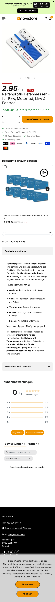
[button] (48, 189)
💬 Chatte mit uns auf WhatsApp (17, 528)
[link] (27, 189)
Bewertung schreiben (34, 432)
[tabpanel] (27, 474)
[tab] (33, 444)
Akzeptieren (27, 584)
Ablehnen (27, 594)
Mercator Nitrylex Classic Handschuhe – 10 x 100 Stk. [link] (26, 216)
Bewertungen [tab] (15, 443)
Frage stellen (17, 432)
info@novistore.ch (16, 534)
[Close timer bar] (53, 1)
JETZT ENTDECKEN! (27, 10)
